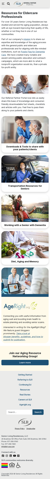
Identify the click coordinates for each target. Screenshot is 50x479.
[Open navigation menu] (3, 3)
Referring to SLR (25, 379)
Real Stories (25, 394)
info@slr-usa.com (8, 446)
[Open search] (8, 3)
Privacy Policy (20, 429)
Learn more (25, 362)
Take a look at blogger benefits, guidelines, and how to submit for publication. (23, 336)
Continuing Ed (25, 384)
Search (38, 412)
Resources (25, 389)
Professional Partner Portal (25, 3)
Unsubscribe (30, 429)
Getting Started (25, 374)
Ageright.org (25, 404)
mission (27, 39)
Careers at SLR (25, 399)
